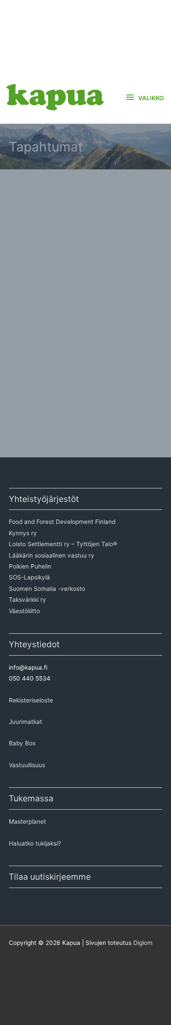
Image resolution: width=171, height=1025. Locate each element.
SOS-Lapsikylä (29, 577)
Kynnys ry (23, 533)
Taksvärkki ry (27, 599)
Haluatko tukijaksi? (35, 843)
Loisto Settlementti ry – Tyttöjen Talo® (63, 544)
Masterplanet (27, 821)
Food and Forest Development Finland (62, 521)
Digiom (143, 942)
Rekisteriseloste (31, 700)
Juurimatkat (25, 721)
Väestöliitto (24, 610)
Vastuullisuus (27, 765)
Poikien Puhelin (30, 566)
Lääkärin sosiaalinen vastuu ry (51, 555)
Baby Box (22, 743)
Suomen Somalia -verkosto (47, 588)
